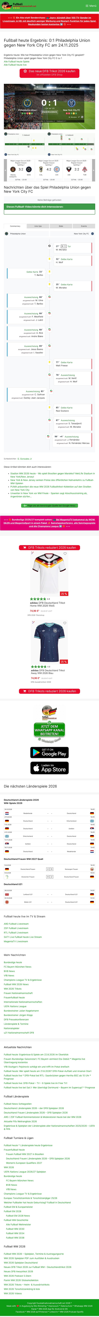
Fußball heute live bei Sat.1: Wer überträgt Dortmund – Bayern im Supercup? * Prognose (49, 1087)
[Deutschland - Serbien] (49, 827)
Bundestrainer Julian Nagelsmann (21, 1010)
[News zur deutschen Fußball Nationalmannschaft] (18, 6)
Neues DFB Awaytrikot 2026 (18, 1271)
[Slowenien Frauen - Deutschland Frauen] (49, 875)
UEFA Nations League (15, 1006)
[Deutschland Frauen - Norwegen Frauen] (49, 868)
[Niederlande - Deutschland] (49, 812)
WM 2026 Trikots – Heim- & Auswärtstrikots (27, 1284)
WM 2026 (9, 1167)
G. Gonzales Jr (25, 458)
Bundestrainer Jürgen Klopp (18, 1015)
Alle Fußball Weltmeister (18, 1224)
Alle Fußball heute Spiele (16, 61)
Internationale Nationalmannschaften (23, 1002)
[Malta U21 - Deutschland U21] (49, 901)
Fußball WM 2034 (15, 1233)
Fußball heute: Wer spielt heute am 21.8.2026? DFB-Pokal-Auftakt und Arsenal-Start (47, 1071)
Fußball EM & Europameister (18, 1207)
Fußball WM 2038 (15, 1237)
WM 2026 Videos (13, 1293)
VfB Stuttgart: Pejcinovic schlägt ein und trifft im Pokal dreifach (36, 1066)
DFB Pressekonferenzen (16, 1019)
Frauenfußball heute (14, 997)
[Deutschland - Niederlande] (49, 850)
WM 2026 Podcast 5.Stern (17, 1276)
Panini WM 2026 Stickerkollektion (21, 1280)
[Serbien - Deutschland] (49, 842)
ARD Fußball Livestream (16, 924)
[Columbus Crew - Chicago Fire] (21, 170)
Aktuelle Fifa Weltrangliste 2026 (20, 1121)
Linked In (54, 1312)
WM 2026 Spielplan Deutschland (21, 1262)
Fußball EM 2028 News (18, 1215)
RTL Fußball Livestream (16, 932)
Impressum (53, 1306)
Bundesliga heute (13, 962)
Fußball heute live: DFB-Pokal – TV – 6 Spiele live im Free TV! (35, 1083)
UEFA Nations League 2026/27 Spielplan (25, 1171)
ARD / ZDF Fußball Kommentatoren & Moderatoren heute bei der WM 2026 (42, 1117)
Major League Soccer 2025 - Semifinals (49, 92)
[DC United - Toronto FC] (49, 170)
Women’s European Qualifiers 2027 (24, 1163)
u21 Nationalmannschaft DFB (19, 1032)
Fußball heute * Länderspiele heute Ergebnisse (28, 1145)
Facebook (20, 1312)
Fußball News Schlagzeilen (18, 1104)
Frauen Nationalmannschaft (18, 993)
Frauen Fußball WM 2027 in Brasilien (25, 1154)
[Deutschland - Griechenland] (49, 819)
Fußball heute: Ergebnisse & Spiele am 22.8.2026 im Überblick (36, 1054)
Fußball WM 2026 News (16, 984)
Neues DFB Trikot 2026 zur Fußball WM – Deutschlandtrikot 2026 (37, 1267)
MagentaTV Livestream (16, 941)
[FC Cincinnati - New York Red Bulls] (77, 170)
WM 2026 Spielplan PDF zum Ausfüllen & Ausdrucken (31, 1258)
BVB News (9, 971)
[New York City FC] (71, 105)
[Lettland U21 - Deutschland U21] (49, 893)
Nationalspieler (11, 1028)
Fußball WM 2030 (15, 1229)
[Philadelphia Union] (27, 105)
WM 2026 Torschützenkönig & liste (22, 1289)
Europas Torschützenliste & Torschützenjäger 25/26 (30, 1198)
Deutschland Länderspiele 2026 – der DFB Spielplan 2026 (34, 1108)
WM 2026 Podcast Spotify (71, 1312)
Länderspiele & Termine (16, 1024)
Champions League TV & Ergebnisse (23, 980)
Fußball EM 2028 (12, 1211)
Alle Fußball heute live (15, 65)
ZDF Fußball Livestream (16, 928)
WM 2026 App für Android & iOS (53, 1309)
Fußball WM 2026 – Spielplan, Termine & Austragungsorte (34, 1254)
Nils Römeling (40, 1306)
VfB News (9, 975)
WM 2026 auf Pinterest (37, 1312)
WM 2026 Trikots (13, 988)
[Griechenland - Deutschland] (49, 835)
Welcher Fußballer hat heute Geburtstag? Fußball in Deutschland (37, 1202)
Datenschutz (66, 1306)
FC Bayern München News (17, 966)
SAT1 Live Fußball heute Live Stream (23, 937)
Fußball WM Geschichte (16, 1220)
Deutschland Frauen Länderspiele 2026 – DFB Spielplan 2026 (36, 1112)
